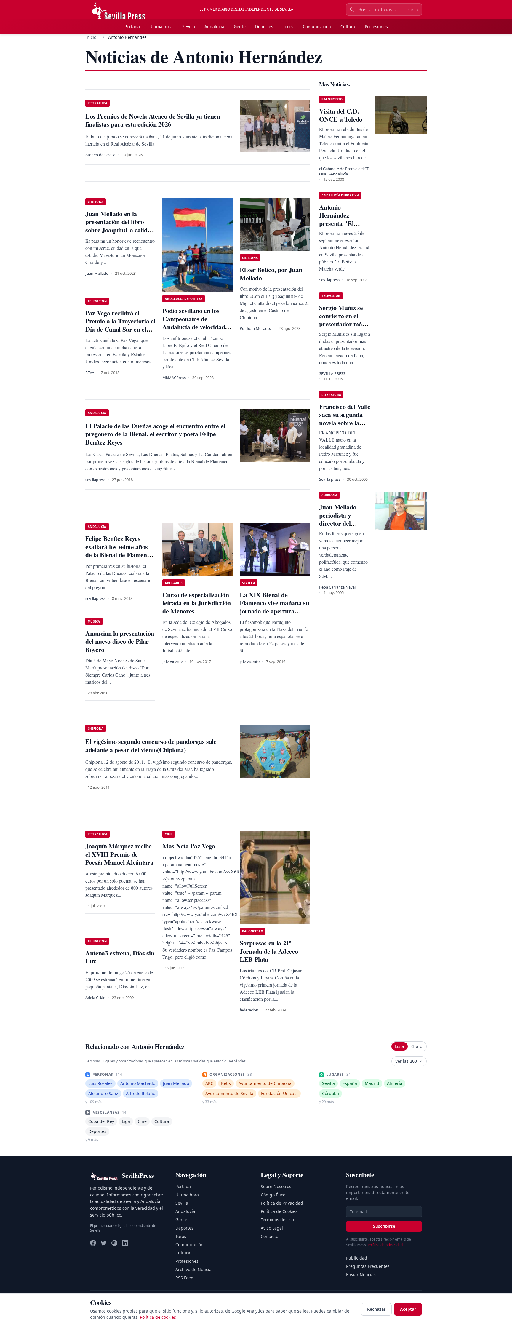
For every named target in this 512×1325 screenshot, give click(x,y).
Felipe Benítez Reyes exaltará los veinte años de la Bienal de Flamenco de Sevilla (119, 550)
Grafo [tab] (416, 1046)
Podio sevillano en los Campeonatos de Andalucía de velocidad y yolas (196, 323)
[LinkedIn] (125, 1243)
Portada (132, 26)
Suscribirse (384, 1226)
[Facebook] (93, 1243)
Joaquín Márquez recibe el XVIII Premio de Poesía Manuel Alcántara (119, 854)
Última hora (161, 26)
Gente (240, 26)
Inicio (90, 37)
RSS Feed (184, 1278)
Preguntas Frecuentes (368, 1266)
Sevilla (188, 26)
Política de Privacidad (282, 1203)
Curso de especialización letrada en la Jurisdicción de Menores (196, 603)
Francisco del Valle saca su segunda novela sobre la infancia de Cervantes (344, 423)
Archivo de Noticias (194, 1269)
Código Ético (273, 1195)
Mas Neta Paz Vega (188, 846)
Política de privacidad (385, 1244)
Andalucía (214, 26)
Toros (288, 26)
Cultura (347, 26)
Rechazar (376, 1309)
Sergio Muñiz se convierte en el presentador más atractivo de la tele (343, 320)
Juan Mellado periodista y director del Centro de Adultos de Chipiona (343, 523)
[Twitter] (104, 1243)
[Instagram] (114, 1243)
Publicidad (356, 1258)
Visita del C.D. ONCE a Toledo (340, 115)
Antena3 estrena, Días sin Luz (119, 957)
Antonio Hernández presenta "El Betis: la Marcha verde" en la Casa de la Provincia (343, 227)
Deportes (264, 26)
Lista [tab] (399, 1046)
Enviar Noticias (361, 1274)
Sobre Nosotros (276, 1186)
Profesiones (376, 26)
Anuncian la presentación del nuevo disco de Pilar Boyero (119, 641)
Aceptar (408, 1309)
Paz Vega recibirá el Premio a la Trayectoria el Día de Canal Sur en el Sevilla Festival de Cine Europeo (120, 329)
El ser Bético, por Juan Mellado (271, 274)
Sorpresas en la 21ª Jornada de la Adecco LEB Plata (269, 951)
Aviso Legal (272, 1228)
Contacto (269, 1236)
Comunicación (317, 26)
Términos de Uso (277, 1219)
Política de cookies (158, 1317)
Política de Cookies (279, 1211)
